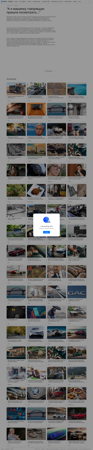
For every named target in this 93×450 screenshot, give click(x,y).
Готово (46, 232)
